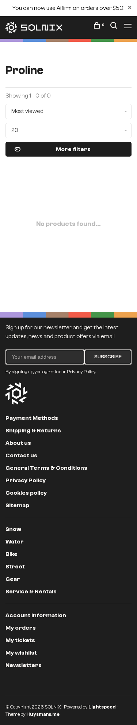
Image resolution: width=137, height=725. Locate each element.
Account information (35, 615)
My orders (20, 628)
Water (14, 541)
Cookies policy (26, 493)
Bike (11, 554)
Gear (12, 579)
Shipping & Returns (33, 430)
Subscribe (108, 357)
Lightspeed (102, 707)
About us (18, 443)
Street (15, 566)
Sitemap (17, 505)
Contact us (21, 455)
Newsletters (23, 665)
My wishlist (21, 652)
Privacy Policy (25, 480)
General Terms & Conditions (46, 468)
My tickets (20, 640)
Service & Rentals (31, 591)
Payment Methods (31, 418)
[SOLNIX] (16, 393)
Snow (13, 529)
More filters (73, 149)
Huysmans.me (43, 714)
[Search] (114, 27)
